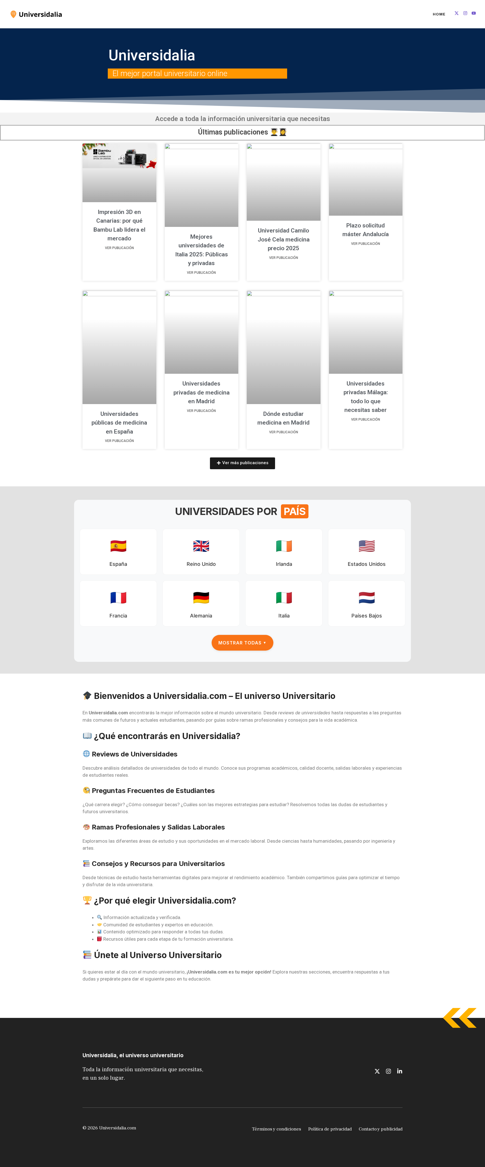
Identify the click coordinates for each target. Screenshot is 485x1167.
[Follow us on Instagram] (465, 14)
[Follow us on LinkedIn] (474, 14)
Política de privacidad (330, 1129)
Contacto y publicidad (380, 1129)
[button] (242, 463)
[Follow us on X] (456, 14)
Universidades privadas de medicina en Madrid (201, 392)
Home (439, 14)
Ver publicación (119, 248)
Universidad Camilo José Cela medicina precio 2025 (284, 239)
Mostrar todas (242, 643)
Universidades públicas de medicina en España (119, 423)
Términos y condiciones (276, 1129)
